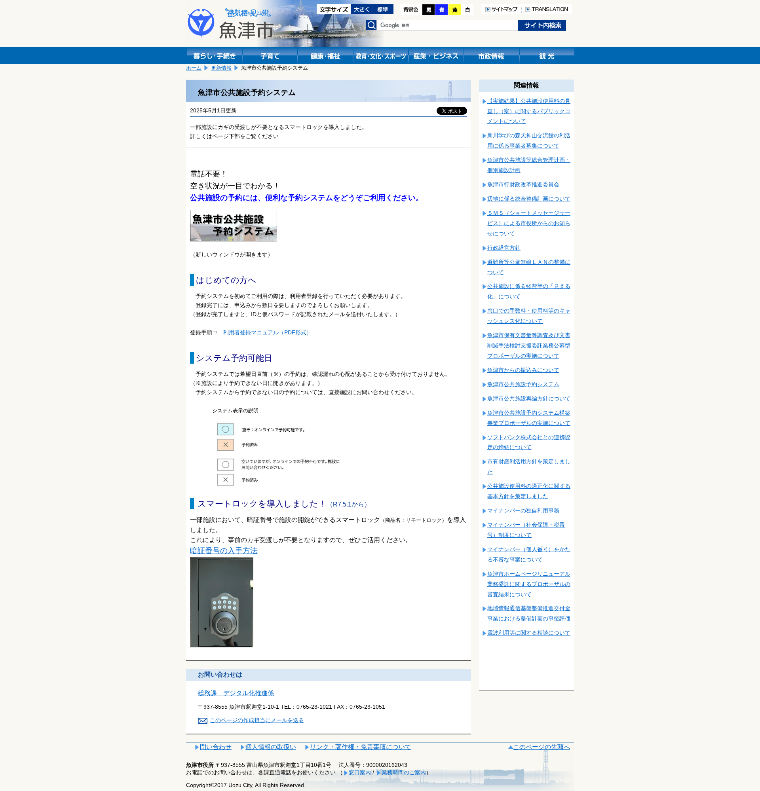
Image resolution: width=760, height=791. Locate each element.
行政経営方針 (504, 248)
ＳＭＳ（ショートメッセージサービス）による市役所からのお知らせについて (528, 223)
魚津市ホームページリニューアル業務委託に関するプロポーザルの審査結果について (528, 584)
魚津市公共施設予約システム (523, 384)
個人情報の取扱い (270, 747)
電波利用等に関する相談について (528, 633)
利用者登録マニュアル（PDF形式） (267, 332)
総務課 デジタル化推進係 (236, 693)
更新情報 (221, 68)
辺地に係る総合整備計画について (528, 198)
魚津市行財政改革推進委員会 (523, 184)
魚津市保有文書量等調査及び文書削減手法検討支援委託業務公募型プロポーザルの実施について (528, 345)
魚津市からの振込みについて (523, 370)
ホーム (193, 68)
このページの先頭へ (541, 747)
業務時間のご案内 (404, 772)
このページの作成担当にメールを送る (257, 720)
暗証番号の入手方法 (224, 550)
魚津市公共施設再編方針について (528, 398)
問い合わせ (216, 747)
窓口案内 (360, 772)
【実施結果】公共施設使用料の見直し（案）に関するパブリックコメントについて (528, 111)
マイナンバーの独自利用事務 (523, 510)
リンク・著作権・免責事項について (360, 747)
